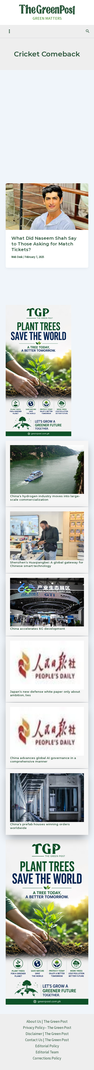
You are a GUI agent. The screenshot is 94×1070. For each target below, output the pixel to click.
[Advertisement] (47, 119)
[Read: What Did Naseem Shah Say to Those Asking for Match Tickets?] (47, 206)
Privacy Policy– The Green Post (47, 1027)
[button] (88, 31)
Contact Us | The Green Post (47, 1039)
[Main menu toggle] (9, 31)
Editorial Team (47, 1052)
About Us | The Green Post (47, 1021)
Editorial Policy (47, 1046)
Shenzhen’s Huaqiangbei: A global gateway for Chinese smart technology (46, 564)
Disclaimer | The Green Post (47, 1033)
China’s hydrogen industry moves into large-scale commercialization (45, 497)
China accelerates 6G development (37, 628)
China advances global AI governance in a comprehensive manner (43, 759)
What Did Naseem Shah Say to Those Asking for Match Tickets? (44, 244)
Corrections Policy (47, 1058)
